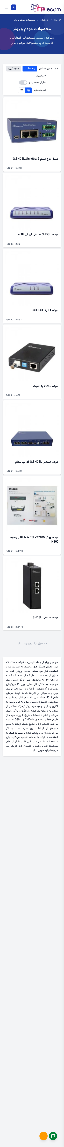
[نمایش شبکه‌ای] (28, 90)
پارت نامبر (30, 68)
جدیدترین (13, 68)
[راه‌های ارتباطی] (53, 1136)
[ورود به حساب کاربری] (13, 7)
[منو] (6, 7)
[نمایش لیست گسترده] (21, 90)
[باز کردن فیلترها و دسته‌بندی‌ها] (43, 1136)
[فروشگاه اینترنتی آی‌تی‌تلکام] (46, 7)
